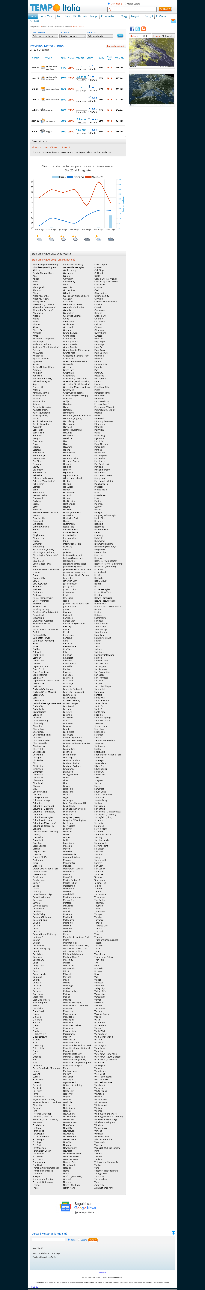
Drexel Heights (40, 974)
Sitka (96, 777)
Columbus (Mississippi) (44, 823)
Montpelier (68, 1019)
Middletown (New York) (74, 948)
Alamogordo (39, 287)
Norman (67, 1182)
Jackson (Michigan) (72, 555)
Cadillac (37, 649)
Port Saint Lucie (102, 464)
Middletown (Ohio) (72, 951)
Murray (67, 1073)
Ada (35, 275)
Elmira (36, 1051)
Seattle (97, 737)
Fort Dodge (38, 1133)
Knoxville (67, 666)
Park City (98, 372)
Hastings (67, 432)
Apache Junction (41, 358)
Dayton (36, 902)
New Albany (69, 1113)
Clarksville (38, 777)
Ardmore (37, 370)
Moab (66, 979)
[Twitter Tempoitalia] (137, 30)
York (96, 1167)
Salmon (98, 657)
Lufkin (66, 840)
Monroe (67, 999)
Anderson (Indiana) (42, 344)
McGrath (67, 914)
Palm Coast (100, 350)
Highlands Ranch (71, 475)
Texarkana (99, 897)
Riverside (99, 555)
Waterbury (99, 1048)
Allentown (38, 313)
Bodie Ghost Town (42, 563)
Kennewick (68, 635)
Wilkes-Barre (100, 1102)
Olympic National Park (105, 301)
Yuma (97, 1182)
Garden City (69, 281)
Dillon (36, 962)
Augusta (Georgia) (42, 407)
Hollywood (68, 486)
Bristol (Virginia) (41, 600)
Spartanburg (100, 800)
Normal (67, 1179)
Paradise (98, 367)
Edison (36, 1014)
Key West (67, 649)
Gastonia (67, 287)
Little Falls (68, 788)
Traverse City (100, 925)
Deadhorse (38, 908)
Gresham (67, 398)
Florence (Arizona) (42, 1113)
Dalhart (36, 882)
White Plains (100, 1090)
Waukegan (99, 1065)
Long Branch (69, 811)
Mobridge (68, 985)
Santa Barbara (101, 700)
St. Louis (98, 823)
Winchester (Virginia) (104, 1122)
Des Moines (38, 945)
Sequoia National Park (105, 740)
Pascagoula (100, 378)
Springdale (99, 806)
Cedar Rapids (39, 711)
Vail (96, 976)
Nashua (67, 1099)
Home (33, 16)
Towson (98, 922)
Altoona (36, 321)
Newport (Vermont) (72, 1153)
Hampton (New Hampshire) (76, 415)
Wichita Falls (100, 1099)
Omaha (98, 304)
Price (96, 492)
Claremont (38, 771)
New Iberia (68, 1133)
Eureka (36, 1076)
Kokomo (67, 672)
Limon (66, 783)
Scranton (98, 734)
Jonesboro (68, 597)
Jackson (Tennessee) (73, 558)
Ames (35, 335)
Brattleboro (38, 592)
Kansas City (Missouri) (74, 623)
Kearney (67, 626)
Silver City (99, 766)
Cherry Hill (38, 749)
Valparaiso (99, 994)
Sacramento (100, 617)
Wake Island (100, 1025)
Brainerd (37, 589)
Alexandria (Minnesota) (44, 307)
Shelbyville (99, 751)
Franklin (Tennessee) (43, 1170)
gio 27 (35, 88)
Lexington (68, 771)
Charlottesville (40, 743)
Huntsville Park (70, 518)
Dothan (36, 968)
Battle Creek (39, 458)
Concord (37, 828)
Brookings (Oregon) (42, 609)
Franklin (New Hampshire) (46, 1167)
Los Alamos (68, 823)
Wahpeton (99, 1022)
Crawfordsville (40, 871)
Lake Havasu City (71, 700)
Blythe (36, 558)
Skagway (98, 780)
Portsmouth (100, 472)
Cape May (38, 677)
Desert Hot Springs (42, 948)
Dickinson (37, 957)
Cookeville (38, 837)
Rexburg (98, 535)
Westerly (98, 1088)
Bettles (36, 515)
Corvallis (37, 854)
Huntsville (68, 515)
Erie (35, 1062)
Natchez (67, 1105)
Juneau (66, 609)
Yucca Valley (100, 1179)
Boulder (37, 575)
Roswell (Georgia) (103, 597)
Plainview (99, 429)
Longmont (68, 814)
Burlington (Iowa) (41, 637)
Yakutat (98, 1156)
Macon (66, 848)
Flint (35, 1110)
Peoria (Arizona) (102, 401)
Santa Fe (98, 709)
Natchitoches (69, 1108)
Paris (96, 370)
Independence (70, 532)
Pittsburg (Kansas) (103, 421)
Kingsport (68, 657)
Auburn (36, 404)
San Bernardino (102, 672)
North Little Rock (71, 1185)
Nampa (67, 1088)
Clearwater (38, 780)
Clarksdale (38, 774)
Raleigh (98, 512)
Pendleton (99, 395)
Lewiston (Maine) (71, 763)
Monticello (68, 1016)
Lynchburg (68, 843)
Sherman (99, 757)
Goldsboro (68, 324)
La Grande (68, 680)
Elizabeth (37, 1031)
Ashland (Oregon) (41, 381)
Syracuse (98, 874)
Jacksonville (69, 560)
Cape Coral (38, 669)
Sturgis (97, 857)
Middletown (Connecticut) (76, 945)
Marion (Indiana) (71, 880)
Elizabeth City (39, 1033)
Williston (98, 1108)
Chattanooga (39, 746)
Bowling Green (40, 583)
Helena (66, 449)
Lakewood (68, 717)
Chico (35, 763)
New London (69, 1136)
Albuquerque (39, 301)
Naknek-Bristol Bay (72, 1085)
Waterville (99, 1062)
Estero (84, 1239)
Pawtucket (99, 384)
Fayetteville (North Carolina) (47, 1102)
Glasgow (67, 298)
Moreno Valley (70, 1031)
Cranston (37, 865)
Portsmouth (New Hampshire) (103, 477)
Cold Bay (37, 794)
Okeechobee (100, 293)
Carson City (38, 694)
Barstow (37, 449)
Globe (66, 318)
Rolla (96, 586)
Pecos (97, 389)
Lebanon (67, 751)
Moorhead (68, 1028)
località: (92, 32)
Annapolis (38, 355)
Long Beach (69, 806)
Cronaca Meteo (109, 16)
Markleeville (69, 885)
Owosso (98, 335)
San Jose (98, 680)
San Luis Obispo (102, 686)
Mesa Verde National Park (76, 937)
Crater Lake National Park (45, 868)
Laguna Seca (69, 694)
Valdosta (98, 982)
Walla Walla (100, 1031)
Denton (36, 939)
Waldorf (98, 1028)
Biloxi (35, 532)
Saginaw (98, 620)
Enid (35, 1059)
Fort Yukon (38, 1159)
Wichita (98, 1096)
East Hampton (40, 1002)
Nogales (67, 1167)
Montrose (68, 1022)
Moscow (67, 1036)
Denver (36, 942)
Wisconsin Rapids (103, 1139)
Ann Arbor (38, 352)
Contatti (34, 21)
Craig (35, 862)
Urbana (98, 971)
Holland (67, 483)
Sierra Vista (100, 763)
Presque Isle (100, 489)
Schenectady (100, 726)
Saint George (100, 629)
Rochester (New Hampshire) (108, 563)
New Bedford (69, 1116)
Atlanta (36, 398)
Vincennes (99, 1008)
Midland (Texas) (71, 957)
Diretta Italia (80, 16)
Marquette (68, 888)
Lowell (66, 834)
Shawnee (99, 743)
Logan (66, 797)
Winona (98, 1130)
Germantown (69, 290)
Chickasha (38, 760)
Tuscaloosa (100, 954)
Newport (67, 1150)
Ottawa (98, 327)
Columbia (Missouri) (43, 808)
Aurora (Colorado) (41, 412)
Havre (66, 441)
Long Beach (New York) (74, 808)
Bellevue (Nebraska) (43, 478)
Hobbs (66, 481)
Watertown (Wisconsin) (105, 1059)
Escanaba (37, 1065)
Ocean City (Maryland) (105, 278)
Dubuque (37, 976)
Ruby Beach (100, 603)
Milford (67, 962)
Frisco (36, 1187)
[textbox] (132, 9)
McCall (66, 911)
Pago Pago (99, 341)
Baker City (38, 429)
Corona (36, 848)
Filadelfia (37, 1105)
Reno (96, 532)
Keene (66, 629)
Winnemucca (100, 1128)
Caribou (37, 686)
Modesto (67, 988)
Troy (96, 934)
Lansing (67, 726)
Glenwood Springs (72, 315)
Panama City (100, 364)
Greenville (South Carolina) (76, 384)
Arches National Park (43, 367)
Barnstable (38, 441)
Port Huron (99, 461)
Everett (36, 1082)
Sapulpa (98, 714)
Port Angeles (100, 455)
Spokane (98, 803)
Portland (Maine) (102, 469)
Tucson (98, 942)
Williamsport (100, 1105)
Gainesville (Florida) (73, 264)
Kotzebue (68, 674)
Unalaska (99, 968)
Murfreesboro (70, 1071)
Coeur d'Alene (40, 791)
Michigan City (70, 942)
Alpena (36, 315)
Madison (67, 851)
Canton (36, 663)
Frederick (37, 1173)
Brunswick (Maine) (42, 623)
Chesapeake (39, 751)
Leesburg (67, 757)
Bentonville (38, 498)
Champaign (38, 723)
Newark (67, 1145)
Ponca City (99, 446)
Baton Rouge (39, 455)
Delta (35, 928)
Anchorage (38, 341)
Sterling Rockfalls (82, 152)
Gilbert (66, 293)
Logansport (68, 800)
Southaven (99, 797)
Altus (35, 327)
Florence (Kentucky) (42, 1116)
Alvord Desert (39, 330)
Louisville (67, 828)
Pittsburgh (99, 424)
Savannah (99, 723)
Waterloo (98, 1051)
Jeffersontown (70, 583)
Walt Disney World (103, 1036)
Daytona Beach (40, 905)
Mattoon (67, 902)
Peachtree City (101, 387)
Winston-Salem (102, 1136)
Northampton (101, 264)
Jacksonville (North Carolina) (77, 569)
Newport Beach (71, 1156)
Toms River (100, 911)
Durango (37, 985)
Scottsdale (99, 731)
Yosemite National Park (106, 1170)
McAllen (67, 908)
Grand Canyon (70, 332)
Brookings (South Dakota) (45, 612)
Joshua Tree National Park (76, 603)
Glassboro (68, 301)
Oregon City (100, 315)
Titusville (98, 905)
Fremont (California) (43, 1179)
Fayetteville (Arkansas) (44, 1099)
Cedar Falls (38, 709)
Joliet (65, 595)
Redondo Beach (102, 529)
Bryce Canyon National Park (46, 629)
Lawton (66, 746)
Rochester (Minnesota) (105, 560)
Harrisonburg (70, 424)
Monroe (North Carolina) (75, 1005)
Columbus (38, 814)
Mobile (66, 982)
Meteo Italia (116, 3)
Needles (67, 1110)
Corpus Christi (40, 851)
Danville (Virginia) (41, 897)
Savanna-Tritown (49, 152)
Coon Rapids (39, 840)
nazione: (64, 32)
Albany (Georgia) (41, 295)
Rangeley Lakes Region (105, 515)
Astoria (36, 389)
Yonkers (98, 1165)
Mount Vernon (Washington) (77, 1062)
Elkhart (36, 1039)
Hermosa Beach (71, 461)
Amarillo (37, 332)
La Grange (68, 683)
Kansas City (69, 620)
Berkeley (37, 501)
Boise (35, 566)
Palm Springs (101, 352)
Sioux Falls (99, 774)
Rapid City (99, 518)
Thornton (99, 902)
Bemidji (36, 486)
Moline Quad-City (102, 152)
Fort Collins (38, 1130)
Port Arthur (100, 458)
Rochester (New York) (105, 566)
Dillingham (38, 959)
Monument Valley (72, 1025)
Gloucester (68, 321)
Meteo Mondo (47, 26)
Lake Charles (69, 697)
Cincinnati (38, 768)
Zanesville (99, 1185)
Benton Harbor (40, 495)
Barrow (36, 446)
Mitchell (67, 976)
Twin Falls (99, 959)
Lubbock (67, 837)
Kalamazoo (68, 612)
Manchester (69, 862)
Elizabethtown (40, 1036)
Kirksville (67, 660)
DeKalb (36, 922)
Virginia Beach (101, 1014)
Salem (97, 643)
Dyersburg (38, 994)
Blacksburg (38, 546)
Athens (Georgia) (41, 392)
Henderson (68, 455)
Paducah (98, 338)
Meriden (67, 928)
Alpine (36, 318)
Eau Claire (38, 1008)
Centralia (37, 714)
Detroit (36, 951)
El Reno (36, 1025)
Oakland (98, 273)
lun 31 (35, 131)
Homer (66, 489)
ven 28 (35, 99)
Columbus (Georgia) (43, 817)
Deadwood (38, 911)
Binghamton (39, 535)
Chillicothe (38, 766)
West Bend (99, 1073)
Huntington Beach (72, 512)
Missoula (67, 974)
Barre (35, 444)
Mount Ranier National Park (77, 1045)
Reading (98, 521)
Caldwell (37, 652)
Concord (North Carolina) (45, 831)
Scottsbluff (99, 729)
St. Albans (99, 820)
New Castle (68, 1125)
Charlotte (37, 737)
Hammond (68, 412)
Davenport (66, 152)
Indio (65, 540)
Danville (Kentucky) (42, 894)
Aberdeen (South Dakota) (45, 264)
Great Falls (68, 358)
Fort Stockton (39, 1147)
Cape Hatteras (40, 674)
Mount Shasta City (72, 1053)
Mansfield (68, 877)
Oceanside (99, 284)
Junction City (69, 606)
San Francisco (101, 677)
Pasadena (99, 375)
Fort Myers (38, 1142)
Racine (97, 509)
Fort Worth (38, 1156)
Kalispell (67, 615)
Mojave (66, 994)
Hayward (67, 446)
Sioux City (99, 771)
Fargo (35, 1093)
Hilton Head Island (72, 478)
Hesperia (67, 464)
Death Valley (39, 914)
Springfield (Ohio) (103, 817)
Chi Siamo (161, 16)
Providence (100, 495)
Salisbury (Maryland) (104, 654)
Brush (36, 626)
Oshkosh (98, 324)
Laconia (67, 686)
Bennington (38, 492)
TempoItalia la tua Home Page (46, 1253)
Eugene (36, 1073)
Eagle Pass (38, 996)
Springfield (99, 808)
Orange (98, 313)
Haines (66, 407)
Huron (66, 521)
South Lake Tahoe (103, 794)
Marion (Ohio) (70, 882)
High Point (68, 472)
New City (67, 1128)
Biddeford (38, 521)
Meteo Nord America (63, 26)
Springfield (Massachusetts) (108, 811)
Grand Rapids (70, 347)
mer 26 (35, 78)
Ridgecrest (99, 549)
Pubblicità (102, 1272)
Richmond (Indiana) (104, 543)
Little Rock (68, 791)
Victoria (98, 1005)
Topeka (98, 917)
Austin (36, 418)
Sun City (98, 865)
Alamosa (37, 290)
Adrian (36, 278)
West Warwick (101, 1079)
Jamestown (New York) (74, 572)
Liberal (66, 777)
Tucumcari (99, 945)
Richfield (98, 538)
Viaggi (124, 16)
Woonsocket (100, 1142)
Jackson (67, 552)
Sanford (98, 694)
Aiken (35, 281)
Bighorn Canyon (41, 526)
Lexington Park (70, 774)
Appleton (37, 361)
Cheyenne (38, 754)
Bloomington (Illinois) (43, 549)
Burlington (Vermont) (43, 640)
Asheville (37, 375)
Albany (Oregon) (41, 298)
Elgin (35, 1028)
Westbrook (99, 1085)
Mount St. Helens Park (74, 1056)
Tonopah (98, 914)
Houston (67, 509)
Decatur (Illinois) (41, 919)
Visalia (97, 1016)
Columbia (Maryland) (43, 806)
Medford (67, 917)
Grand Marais (70, 344)
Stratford (98, 854)
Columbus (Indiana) (42, 820)
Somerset (99, 788)
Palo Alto (98, 358)
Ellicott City (38, 1048)
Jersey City (68, 586)
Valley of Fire (100, 991)
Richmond (99, 540)
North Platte (69, 1187)
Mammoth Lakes (71, 857)
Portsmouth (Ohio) (103, 481)
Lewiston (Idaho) (71, 760)
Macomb (67, 845)
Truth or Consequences (106, 939)
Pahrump (99, 344)
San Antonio (100, 669)
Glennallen (68, 313)
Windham (99, 1125)
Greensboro (69, 375)
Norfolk (67, 1173)
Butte (35, 646)
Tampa (97, 885)
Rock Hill (98, 569)
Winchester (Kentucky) (105, 1119)
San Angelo (100, 666)
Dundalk (37, 982)
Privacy (34, 1286)
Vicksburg (99, 1002)
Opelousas (99, 310)
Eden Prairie (39, 1011)
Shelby (97, 749)
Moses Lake (69, 1039)
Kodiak (66, 669)
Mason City (68, 900)
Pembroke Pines (102, 392)
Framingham (39, 1162)
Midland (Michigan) (73, 954)
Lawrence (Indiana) (72, 737)
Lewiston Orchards (72, 766)
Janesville (68, 578)
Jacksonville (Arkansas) (74, 563)
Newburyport (70, 1147)
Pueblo (97, 501)
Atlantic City (39, 401)
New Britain (69, 1119)
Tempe (97, 891)
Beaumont (38, 469)
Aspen (36, 384)
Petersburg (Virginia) (104, 409)
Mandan (67, 865)
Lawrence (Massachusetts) (76, 743)
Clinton (35, 152)
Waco (97, 1019)
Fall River (37, 1090)
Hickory (67, 469)
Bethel (36, 506)
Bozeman (37, 586)
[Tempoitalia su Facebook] (132, 30)
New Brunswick (71, 1122)
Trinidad (98, 931)
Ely (34, 1053)
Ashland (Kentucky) (42, 378)
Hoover (66, 498)
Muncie (67, 1068)
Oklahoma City (101, 295)
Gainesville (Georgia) (73, 267)
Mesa (66, 934)
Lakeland (67, 709)
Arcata (36, 364)
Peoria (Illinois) (101, 404)
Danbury (37, 891)
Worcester (99, 1145)
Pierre (97, 415)
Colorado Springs (41, 800)
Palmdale (99, 355)
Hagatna (67, 404)
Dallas (36, 885)
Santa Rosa (100, 711)
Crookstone (38, 877)
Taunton (98, 888)
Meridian (67, 931)
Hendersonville (70, 458)
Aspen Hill (38, 387)
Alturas (36, 324)
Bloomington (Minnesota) (45, 555)
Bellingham (38, 483)
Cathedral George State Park (47, 703)
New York (68, 1142)
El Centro (37, 1019)
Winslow (98, 1133)
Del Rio (36, 925)
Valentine (99, 985)
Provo (97, 498)
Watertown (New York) (105, 1053)
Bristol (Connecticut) (43, 597)
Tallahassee (100, 882)
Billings (36, 529)
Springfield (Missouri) (105, 814)
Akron (36, 284)
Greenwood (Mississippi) (75, 395)
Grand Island (69, 338)
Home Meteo (46, 16)
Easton (36, 1005)
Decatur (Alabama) (42, 917)
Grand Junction (70, 341)
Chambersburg (40, 720)
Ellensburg (38, 1045)
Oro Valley (99, 321)
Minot (66, 971)
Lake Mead (68, 706)
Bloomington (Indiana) (44, 552)
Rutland (98, 615)
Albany (36, 293)
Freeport (37, 1176)
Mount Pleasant (71, 1042)
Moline (66, 996)
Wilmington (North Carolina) (108, 1116)
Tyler (96, 962)
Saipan (97, 640)
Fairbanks (37, 1085)
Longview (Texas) (71, 817)
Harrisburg (68, 421)
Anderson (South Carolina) (46, 347)
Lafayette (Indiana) (72, 689)
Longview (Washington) (74, 820)
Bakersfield (38, 432)
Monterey (68, 1011)
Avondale (37, 427)
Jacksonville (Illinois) (73, 566)
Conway (37, 834)
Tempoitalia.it (35, 26)
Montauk (67, 1008)
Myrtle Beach (69, 1082)
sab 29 (35, 110)
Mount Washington (72, 1065)
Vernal (97, 999)
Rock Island (100, 572)
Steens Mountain (103, 834)
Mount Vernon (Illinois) (74, 1059)
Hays (65, 444)
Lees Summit (69, 754)
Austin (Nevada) (41, 424)
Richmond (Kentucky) (105, 546)
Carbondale (38, 683)
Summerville (100, 860)
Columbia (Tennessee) (44, 811)
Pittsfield (98, 427)
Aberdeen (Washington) (44, 267)
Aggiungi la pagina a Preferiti (45, 1257)
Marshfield (68, 894)
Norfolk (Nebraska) (72, 1176)
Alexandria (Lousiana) (43, 304)
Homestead (69, 492)
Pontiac (98, 449)
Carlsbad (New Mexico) (44, 692)
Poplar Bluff (100, 452)
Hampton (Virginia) (72, 418)
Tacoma (98, 877)
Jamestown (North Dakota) (76, 575)
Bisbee (36, 540)
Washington (100, 1045)
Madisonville (69, 854)
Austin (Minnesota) (42, 421)
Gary (65, 284)
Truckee (98, 937)
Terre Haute (100, 894)
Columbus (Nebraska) (43, 825)
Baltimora (37, 435)
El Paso (36, 1022)
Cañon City (38, 660)
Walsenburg (100, 1033)
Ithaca (66, 549)
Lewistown (68, 768)
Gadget (149, 16)
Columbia (37, 803)
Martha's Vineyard (72, 897)
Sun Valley (99, 868)
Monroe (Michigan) (72, 1002)
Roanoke (98, 558)
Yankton (98, 1159)
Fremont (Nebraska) (43, 1182)
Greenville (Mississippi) (74, 378)
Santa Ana (99, 697)
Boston (36, 572)
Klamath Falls (70, 663)
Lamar (66, 720)
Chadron (37, 717)
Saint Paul (99, 635)
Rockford (98, 575)
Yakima (98, 1153)
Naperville (68, 1093)
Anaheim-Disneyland (43, 338)
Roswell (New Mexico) (105, 600)
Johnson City (69, 589)
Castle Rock (38, 700)
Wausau (98, 1068)
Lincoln (66, 786)
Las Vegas (68, 734)
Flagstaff (37, 1108)
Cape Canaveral (40, 666)
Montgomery (69, 1014)
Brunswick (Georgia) (43, 620)
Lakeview (67, 711)
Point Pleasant (101, 444)
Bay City (37, 461)
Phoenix (98, 412)
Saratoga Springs (103, 717)
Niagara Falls (69, 1162)
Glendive (67, 310)
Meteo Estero (133, 3)
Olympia (98, 298)
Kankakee (68, 617)
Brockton (37, 603)
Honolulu (67, 495)
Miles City (68, 959)
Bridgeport (38, 595)
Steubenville (100, 843)
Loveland (67, 831)
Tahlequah (99, 880)
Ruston (97, 612)
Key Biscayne (69, 646)
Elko (35, 1042)
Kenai (66, 632)
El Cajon (37, 1016)
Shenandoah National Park (107, 754)
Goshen (67, 330)
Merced (67, 925)
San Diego (99, 674)
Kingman (67, 654)
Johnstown (68, 592)
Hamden (67, 409)
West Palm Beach (103, 1076)
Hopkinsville (69, 501)
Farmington (38, 1096)
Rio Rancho (100, 552)
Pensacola (99, 398)
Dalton (36, 888)
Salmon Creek (101, 660)
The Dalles (99, 900)
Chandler (37, 726)
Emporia (37, 1056)
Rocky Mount (100, 580)
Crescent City (39, 874)
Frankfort (37, 1165)
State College (100, 828)
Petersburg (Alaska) (104, 407)
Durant (36, 988)
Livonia (66, 794)
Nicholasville (69, 1165)
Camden (37, 657)
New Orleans (69, 1139)
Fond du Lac (39, 1125)
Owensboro (100, 332)
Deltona (37, 931)
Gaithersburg (70, 270)
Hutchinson (69, 523)
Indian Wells (69, 535)
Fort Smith (38, 1145)
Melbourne (68, 919)
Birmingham (39, 538)
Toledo (97, 908)
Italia (73, 1239)
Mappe (94, 16)
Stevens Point (101, 845)
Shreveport (100, 760)
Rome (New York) (102, 592)
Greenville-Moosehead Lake (77, 387)
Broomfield (38, 615)
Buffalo (36, 632)
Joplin (66, 600)
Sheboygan (100, 746)
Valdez (97, 979)
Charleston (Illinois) (42, 734)
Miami (66, 939)
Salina (97, 646)
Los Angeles (69, 825)
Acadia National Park (43, 273)
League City (69, 749)
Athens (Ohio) (39, 395)
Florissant (37, 1122)
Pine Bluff (99, 418)
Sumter (98, 862)
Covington (38, 860)
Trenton (98, 928)
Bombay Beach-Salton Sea (46, 569)
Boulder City (39, 578)
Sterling (98, 837)
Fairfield (37, 1088)
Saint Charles (101, 623)
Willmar (98, 1110)
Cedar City (38, 706)
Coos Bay (37, 843)
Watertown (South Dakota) (107, 1056)
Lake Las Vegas (70, 703)
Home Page (37, 1248)
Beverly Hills (39, 518)
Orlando (98, 318)
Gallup (66, 275)
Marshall (67, 891)
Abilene (36, 270)
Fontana (37, 1128)
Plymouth (99, 438)
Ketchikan (68, 643)
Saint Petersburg (102, 637)
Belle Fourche (39, 472)
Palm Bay (99, 347)
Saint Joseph (100, 632)
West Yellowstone (103, 1082)
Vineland (98, 1011)
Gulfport (67, 401)
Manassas (68, 860)
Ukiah (97, 965)
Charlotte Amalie (41, 740)
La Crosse (68, 677)
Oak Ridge (99, 270)
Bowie (36, 580)
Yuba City (99, 1176)
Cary (35, 697)
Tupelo (97, 951)
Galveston (68, 278)
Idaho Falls (68, 526)
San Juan (98, 683)
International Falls (72, 543)
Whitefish (99, 1093)
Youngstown (100, 1173)
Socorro (98, 786)
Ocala (97, 275)
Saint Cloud (100, 626)
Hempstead (69, 452)
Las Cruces (68, 731)
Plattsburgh (100, 435)
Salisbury (99, 652)
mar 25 (35, 67)
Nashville (67, 1102)
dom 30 (35, 120)
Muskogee (68, 1079)
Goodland (68, 327)
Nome (66, 1170)
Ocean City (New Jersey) (106, 281)
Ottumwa (99, 330)
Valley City (99, 988)
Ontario (98, 307)
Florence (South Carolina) (45, 1119)
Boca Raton (38, 560)
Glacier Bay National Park (76, 295)
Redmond (99, 526)
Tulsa (97, 948)
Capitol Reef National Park (46, 680)
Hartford (67, 427)
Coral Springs (39, 845)
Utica (96, 974)
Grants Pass (69, 352)
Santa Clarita (100, 703)
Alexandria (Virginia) (43, 310)
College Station (40, 797)
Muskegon (68, 1076)
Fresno (36, 1185)
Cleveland (38, 783)
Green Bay (68, 370)
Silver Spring (100, 768)
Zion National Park (103, 1187)
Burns (36, 643)
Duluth (36, 979)
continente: (39, 32)
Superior (98, 871)
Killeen (66, 652)
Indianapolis (69, 538)
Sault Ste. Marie (102, 720)
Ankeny (36, 350)
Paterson (98, 381)
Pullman (98, 503)
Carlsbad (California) (43, 689)
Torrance (98, 919)
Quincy (97, 506)
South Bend (100, 791)
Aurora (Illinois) (40, 415)
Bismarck (37, 543)
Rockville (98, 578)
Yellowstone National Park (107, 1162)
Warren (98, 1039)
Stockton (98, 851)
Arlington (37, 372)
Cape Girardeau (41, 672)
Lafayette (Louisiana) (73, 692)
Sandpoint (99, 689)
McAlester (68, 905)
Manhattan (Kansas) (73, 868)
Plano (97, 432)
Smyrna (98, 783)
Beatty (36, 466)
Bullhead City (39, 635)
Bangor (36, 438)
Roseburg (99, 595)
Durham (37, 991)
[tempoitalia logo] (55, 12)
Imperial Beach (70, 529)
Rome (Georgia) (102, 589)
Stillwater (99, 848)
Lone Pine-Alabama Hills (75, 803)
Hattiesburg (69, 435)
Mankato (67, 874)
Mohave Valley (70, 991)
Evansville (38, 1079)
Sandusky (99, 692)
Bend (35, 489)
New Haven (69, 1130)
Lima (65, 780)
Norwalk (98, 267)
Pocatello (98, 441)
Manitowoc (68, 871)
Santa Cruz (99, 706)
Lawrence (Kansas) (72, 740)
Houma (66, 506)
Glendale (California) (73, 307)
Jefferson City (70, 580)
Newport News (70, 1159)
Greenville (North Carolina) (76, 381)
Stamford (99, 825)
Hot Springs (69, 503)
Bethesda (37, 509)
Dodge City (38, 965)
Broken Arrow (39, 606)
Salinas (98, 649)
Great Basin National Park (76, 355)
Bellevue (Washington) (44, 481)
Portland (98, 466)
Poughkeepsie (101, 483)
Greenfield (68, 372)
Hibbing (67, 466)
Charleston (38, 729)
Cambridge (38, 654)
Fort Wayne (38, 1153)
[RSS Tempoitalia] (143, 30)
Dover (36, 971)
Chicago (37, 757)
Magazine (136, 16)
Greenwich (68, 389)
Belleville (37, 475)
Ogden (97, 290)
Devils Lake (38, 954)
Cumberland (39, 880)
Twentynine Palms (103, 957)
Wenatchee (100, 1071)
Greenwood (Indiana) (73, 392)
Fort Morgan (39, 1139)
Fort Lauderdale (41, 1136)
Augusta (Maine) (41, 409)
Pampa (97, 361)
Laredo (66, 729)
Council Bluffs (40, 857)
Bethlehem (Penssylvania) (45, 512)
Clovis (36, 788)
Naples (66, 1096)
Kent (65, 640)
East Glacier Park (41, 999)
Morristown (69, 1033)
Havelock (67, 438)
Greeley (67, 367)
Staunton (99, 831)
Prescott (98, 486)
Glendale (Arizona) (72, 304)
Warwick (98, 1042)
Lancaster (68, 723)
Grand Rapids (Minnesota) (76, 350)
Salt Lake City (101, 663)
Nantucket (68, 1090)
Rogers (97, 583)
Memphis (68, 922)
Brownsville (38, 617)
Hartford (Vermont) (72, 429)
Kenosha (67, 637)
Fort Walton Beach (42, 1150)
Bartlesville (38, 452)
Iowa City (67, 546)
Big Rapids (38, 523)
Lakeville (67, 714)
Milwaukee (68, 965)
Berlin (36, 503)
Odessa (98, 287)
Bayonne (37, 464)
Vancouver (99, 996)
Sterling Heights (102, 840)
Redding (98, 523)
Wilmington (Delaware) (105, 1113)
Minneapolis (69, 968)
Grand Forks (69, 335)
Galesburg (68, 273)
